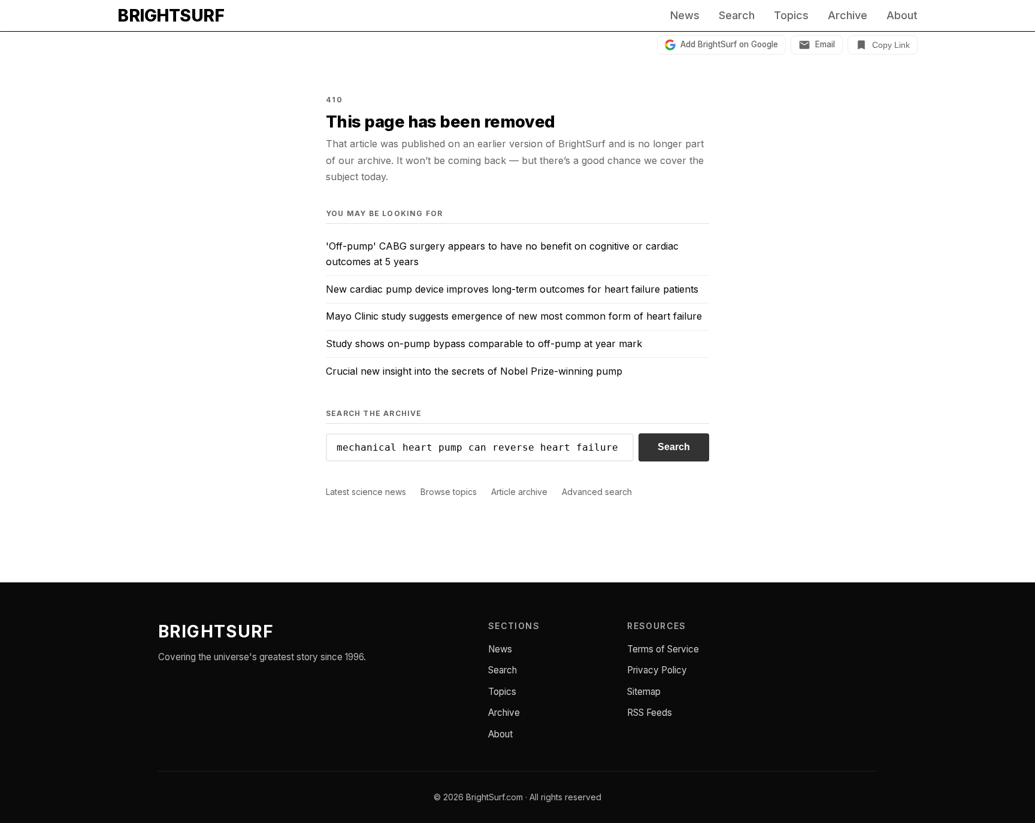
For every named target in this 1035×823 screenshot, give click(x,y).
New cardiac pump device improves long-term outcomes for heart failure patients (512, 289)
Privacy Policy (657, 670)
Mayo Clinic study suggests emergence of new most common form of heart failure (514, 316)
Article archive (519, 492)
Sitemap (644, 691)
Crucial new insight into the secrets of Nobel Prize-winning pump (474, 371)
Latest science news (366, 492)
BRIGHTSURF (170, 15)
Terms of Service (663, 649)
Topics (791, 15)
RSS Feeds (649, 712)
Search (737, 15)
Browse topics (448, 492)
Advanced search (597, 492)
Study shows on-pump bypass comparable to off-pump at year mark (484, 344)
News (685, 15)
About (902, 15)
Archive (847, 15)
